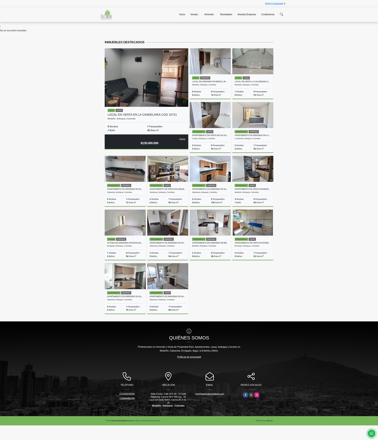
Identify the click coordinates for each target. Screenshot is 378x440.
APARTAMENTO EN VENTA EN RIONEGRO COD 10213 (253, 243)
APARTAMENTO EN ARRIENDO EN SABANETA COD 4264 (125, 189)
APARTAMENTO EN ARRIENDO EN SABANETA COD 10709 (125, 296)
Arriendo (208, 14)
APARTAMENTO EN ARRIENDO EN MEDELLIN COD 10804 (210, 243)
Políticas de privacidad (189, 357)
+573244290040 (127, 394)
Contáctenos (267, 14)
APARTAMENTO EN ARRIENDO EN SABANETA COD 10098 (168, 296)
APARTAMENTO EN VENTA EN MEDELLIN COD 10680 (253, 189)
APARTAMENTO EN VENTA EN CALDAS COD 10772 (210, 135)
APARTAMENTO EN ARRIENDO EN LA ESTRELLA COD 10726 (253, 135)
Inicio (182, 14)
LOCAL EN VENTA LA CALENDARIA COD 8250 (253, 81)
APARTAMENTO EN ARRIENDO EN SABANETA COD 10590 (210, 189)
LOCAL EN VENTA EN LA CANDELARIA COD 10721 (142, 114)
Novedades (226, 14)
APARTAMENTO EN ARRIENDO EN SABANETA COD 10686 (168, 243)
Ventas (194, 14)
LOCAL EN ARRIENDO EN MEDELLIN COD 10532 (210, 81)
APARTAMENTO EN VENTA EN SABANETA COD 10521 (168, 189)
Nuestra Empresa (247, 14)
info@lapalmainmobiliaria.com (209, 394)
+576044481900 (127, 398)
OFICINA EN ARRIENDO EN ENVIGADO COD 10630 (125, 243)
